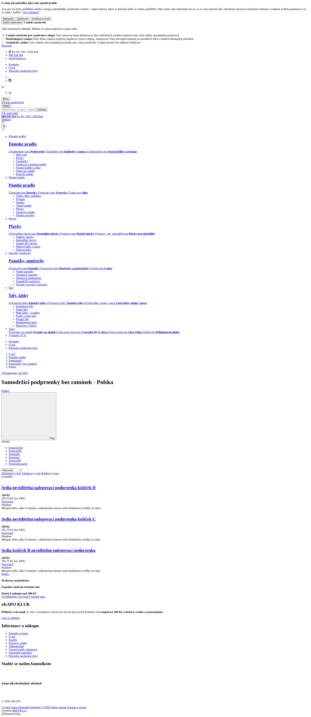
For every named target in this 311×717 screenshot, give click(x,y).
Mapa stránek (59, 707)
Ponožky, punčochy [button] (20, 253)
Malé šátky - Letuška (28, 312)
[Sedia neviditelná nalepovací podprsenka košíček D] (155, 480)
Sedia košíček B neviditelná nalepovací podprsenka (48, 550)
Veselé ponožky (25, 271)
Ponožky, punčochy (26, 260)
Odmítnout (22, 18)
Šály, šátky (18, 295)
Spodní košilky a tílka (28, 167)
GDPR (46, 707)
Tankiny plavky (25, 236)
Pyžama (20, 199)
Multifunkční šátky (26, 322)
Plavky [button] (13, 218)
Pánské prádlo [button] (17, 177)
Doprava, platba (18, 643)
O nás (12, 67)
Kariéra (13, 639)
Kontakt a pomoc (18, 633)
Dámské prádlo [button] (17, 136)
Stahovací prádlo (25, 171)
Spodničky (22, 161)
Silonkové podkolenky (29, 278)
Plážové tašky (23, 249)
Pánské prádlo (22, 185)
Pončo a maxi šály (26, 316)
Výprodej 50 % (17, 335)
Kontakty (14, 64)
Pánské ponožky (25, 215)
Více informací (30, 12)
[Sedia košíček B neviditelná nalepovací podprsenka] (155, 542)
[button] (2, 86)
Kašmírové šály (24, 306)
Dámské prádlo (23, 144)
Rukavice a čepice (26, 325)
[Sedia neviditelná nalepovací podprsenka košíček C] (155, 511)
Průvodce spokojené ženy (23, 70)
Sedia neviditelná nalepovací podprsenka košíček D (48, 487)
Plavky (20, 158)
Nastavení (8, 18)
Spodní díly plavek (26, 243)
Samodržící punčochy (28, 281)
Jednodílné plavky (26, 240)
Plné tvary (21, 154)
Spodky (20, 202)
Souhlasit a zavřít (41, 18)
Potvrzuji (6, 45)
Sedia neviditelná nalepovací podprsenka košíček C (48, 519)
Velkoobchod (16, 646)
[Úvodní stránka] (12, 102)
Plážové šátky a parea (28, 246)
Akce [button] (12, 328)
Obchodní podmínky (20, 652)
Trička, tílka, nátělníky (28, 195)
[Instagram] (10, 80)
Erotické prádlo (24, 174)
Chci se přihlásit (10, 618)
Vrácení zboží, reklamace (23, 649)
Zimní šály (22, 309)
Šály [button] (11, 287)
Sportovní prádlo (25, 212)
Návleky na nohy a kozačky (32, 284)
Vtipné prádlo (23, 205)
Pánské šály (22, 319)
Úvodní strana (9, 707)
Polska (5, 390)
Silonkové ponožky (27, 274)
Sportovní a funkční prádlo (31, 164)
